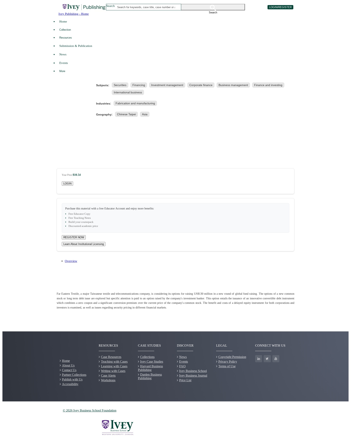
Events (63, 63)
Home (63, 21)
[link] (121, 85)
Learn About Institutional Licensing (83, 244)
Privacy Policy (227, 361)
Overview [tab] (71, 261)
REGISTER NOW (73, 237)
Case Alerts (108, 375)
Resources (65, 37)
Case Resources (111, 357)
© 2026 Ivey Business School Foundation (89, 410)
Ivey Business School (193, 371)
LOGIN (67, 183)
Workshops (108, 380)
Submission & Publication (75, 45)
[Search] (213, 7)
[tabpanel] (175, 301)
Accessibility (70, 384)
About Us (68, 365)
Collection (65, 29)
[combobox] (146, 7)
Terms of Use (227, 366)
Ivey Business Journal (193, 375)
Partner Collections (74, 374)
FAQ (182, 366)
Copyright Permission (232, 357)
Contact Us (69, 370)
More (62, 71)
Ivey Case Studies (151, 361)
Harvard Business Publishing (150, 368)
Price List (185, 380)
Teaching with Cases (114, 361)
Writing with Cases (113, 371)
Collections (147, 357)
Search (110, 6)
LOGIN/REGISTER (280, 7)
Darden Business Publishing (150, 376)
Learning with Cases (114, 366)
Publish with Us (72, 379)
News (62, 54)
